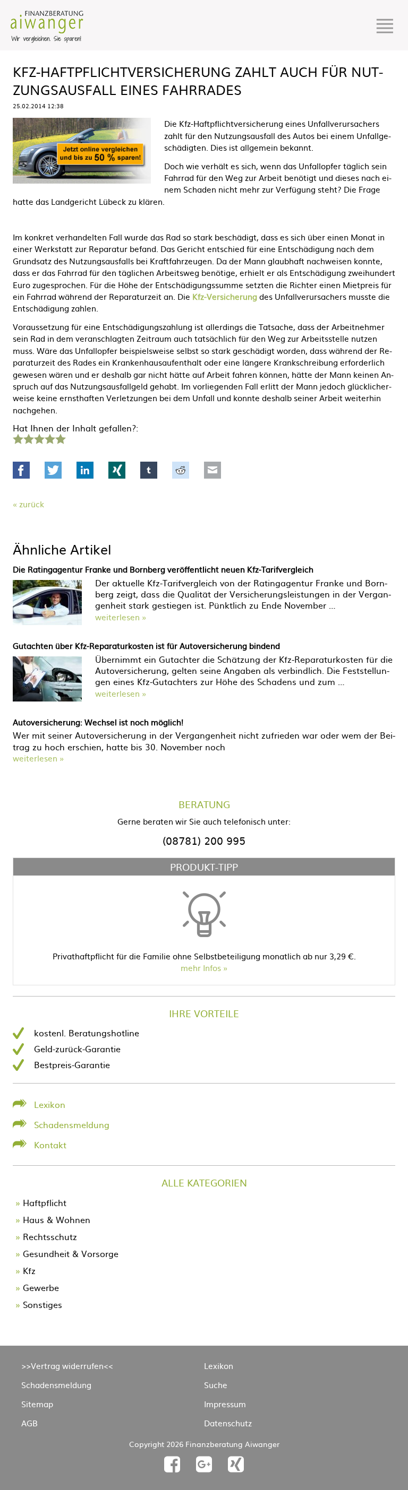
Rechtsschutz (50, 1236)
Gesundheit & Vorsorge (70, 1253)
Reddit (180, 470)
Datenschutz (228, 1423)
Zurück (31, 504)
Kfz (29, 1270)
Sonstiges (42, 1304)
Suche (215, 1385)
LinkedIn (85, 470)
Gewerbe (41, 1287)
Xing (116, 470)
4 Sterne (49, 438)
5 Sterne (60, 438)
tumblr (148, 470)
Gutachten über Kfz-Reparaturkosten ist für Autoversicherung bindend (146, 645)
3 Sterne (39, 438)
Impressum (225, 1404)
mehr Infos (201, 967)
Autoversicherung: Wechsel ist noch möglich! (98, 722)
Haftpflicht (44, 1202)
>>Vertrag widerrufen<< (67, 1365)
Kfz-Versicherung (224, 296)
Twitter (53, 470)
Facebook (21, 470)
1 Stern (17, 438)
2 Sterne (28, 438)
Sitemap (37, 1404)
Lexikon (49, 1104)
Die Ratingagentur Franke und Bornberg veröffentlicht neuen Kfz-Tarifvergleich (163, 569)
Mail (212, 470)
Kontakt (50, 1144)
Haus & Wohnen (56, 1219)
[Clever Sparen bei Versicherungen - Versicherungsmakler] (47, 39)
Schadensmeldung (71, 1124)
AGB (29, 1423)
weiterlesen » (120, 617)
